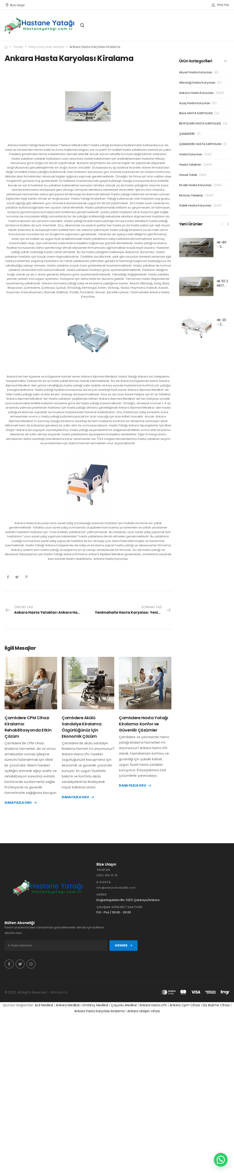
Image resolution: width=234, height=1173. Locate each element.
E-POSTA (103, 882)
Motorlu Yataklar (191, 195)
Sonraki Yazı (133, 610)
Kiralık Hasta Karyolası (195, 185)
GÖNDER (121, 945)
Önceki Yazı (51, 610)
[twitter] (20, 964)
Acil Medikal (44, 1005)
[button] (221, 1160)
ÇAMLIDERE (187, 134)
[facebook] (9, 964)
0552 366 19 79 (106, 875)
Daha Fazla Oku (18, 803)
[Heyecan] (17, 577)
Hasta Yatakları (190, 164)
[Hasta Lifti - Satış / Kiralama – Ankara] (40, 25)
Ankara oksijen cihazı (143, 1011)
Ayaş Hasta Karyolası (194, 103)
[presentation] (222, 223)
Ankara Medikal (68, 1005)
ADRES (101, 894)
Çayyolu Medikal (124, 1005)
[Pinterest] (26, 577)
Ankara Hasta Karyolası (196, 93)
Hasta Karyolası (190, 154)
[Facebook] (8, 577)
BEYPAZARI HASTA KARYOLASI (200, 123)
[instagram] (31, 964)
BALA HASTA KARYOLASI (196, 113)
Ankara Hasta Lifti (153, 1005)
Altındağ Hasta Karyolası (197, 82)
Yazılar (18, 47)
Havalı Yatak (188, 175)
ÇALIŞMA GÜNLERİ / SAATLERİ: (119, 907)
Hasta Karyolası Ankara (46, 47)
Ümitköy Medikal (95, 1005)
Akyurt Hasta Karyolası (195, 72)
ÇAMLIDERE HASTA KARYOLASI (200, 144)
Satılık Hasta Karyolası (195, 205)
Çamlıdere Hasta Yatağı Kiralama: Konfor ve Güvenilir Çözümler (143, 724)
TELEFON (103, 870)
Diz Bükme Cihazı (216, 1005)
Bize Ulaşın (17, 5)
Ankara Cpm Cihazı (185, 1005)
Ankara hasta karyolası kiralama (99, 1011)
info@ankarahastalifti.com (116, 887)
